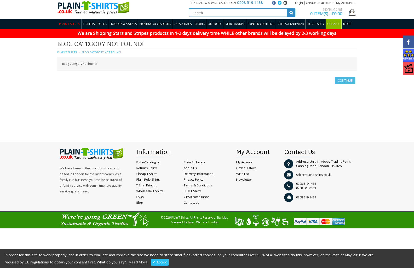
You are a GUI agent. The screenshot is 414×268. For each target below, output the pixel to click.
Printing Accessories (155, 24)
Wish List (242, 174)
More (347, 24)
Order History (246, 168)
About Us (190, 168)
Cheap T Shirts (146, 174)
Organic (333, 24)
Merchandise (235, 24)
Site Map (222, 217)
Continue (345, 80)
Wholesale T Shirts (149, 191)
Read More (138, 262)
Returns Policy (146, 168)
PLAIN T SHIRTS (67, 52)
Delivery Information (198, 174)
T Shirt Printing (146, 185)
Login (299, 2)
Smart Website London (203, 222)
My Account (244, 162)
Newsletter (244, 179)
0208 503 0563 (306, 188)
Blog (139, 202)
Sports (200, 24)
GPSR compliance (196, 197)
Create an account (319, 2)
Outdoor (215, 24)
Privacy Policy (193, 179)
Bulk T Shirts (192, 191)
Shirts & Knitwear (290, 24)
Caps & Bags (183, 24)
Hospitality (315, 24)
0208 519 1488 (306, 184)
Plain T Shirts (69, 24)
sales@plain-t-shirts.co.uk (313, 175)
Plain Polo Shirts (148, 179)
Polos (102, 24)
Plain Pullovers (194, 162)
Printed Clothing (261, 24)
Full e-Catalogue (148, 162)
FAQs (140, 197)
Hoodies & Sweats (123, 24)
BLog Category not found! (101, 52)
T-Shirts (89, 24)
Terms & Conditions (198, 185)
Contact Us (191, 202)
